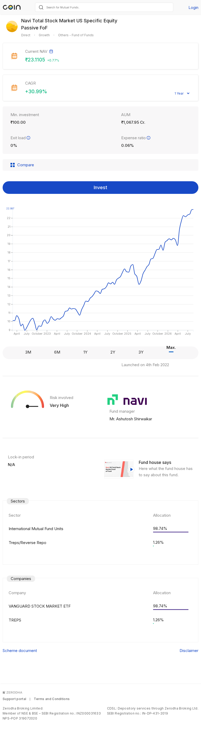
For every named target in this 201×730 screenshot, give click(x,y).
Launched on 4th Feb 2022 (145, 364)
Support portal (14, 699)
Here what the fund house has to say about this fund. (166, 471)
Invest (100, 187)
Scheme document (20, 650)
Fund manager (122, 411)
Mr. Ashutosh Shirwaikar (130, 418)
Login (193, 7)
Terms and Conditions (52, 699)
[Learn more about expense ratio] (148, 137)
